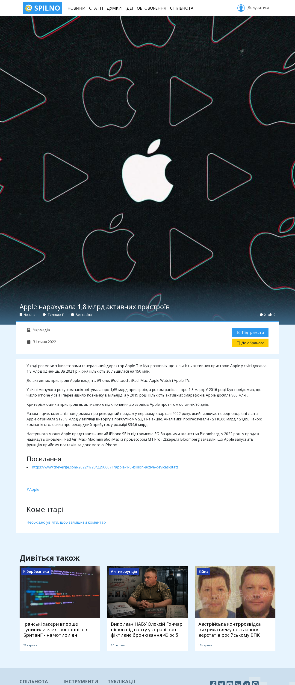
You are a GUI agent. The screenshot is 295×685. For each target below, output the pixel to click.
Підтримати (253, 332)
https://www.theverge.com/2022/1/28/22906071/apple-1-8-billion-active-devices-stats (105, 467)
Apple (34, 489)
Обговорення (151, 8)
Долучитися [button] (258, 7)
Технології (55, 314)
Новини (77, 8)
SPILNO (46, 8)
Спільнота (181, 8)
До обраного (253, 342)
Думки (114, 8)
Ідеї (129, 8)
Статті (96, 8)
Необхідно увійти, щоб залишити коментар (66, 522)
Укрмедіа (41, 329)
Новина (29, 314)
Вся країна (83, 314)
